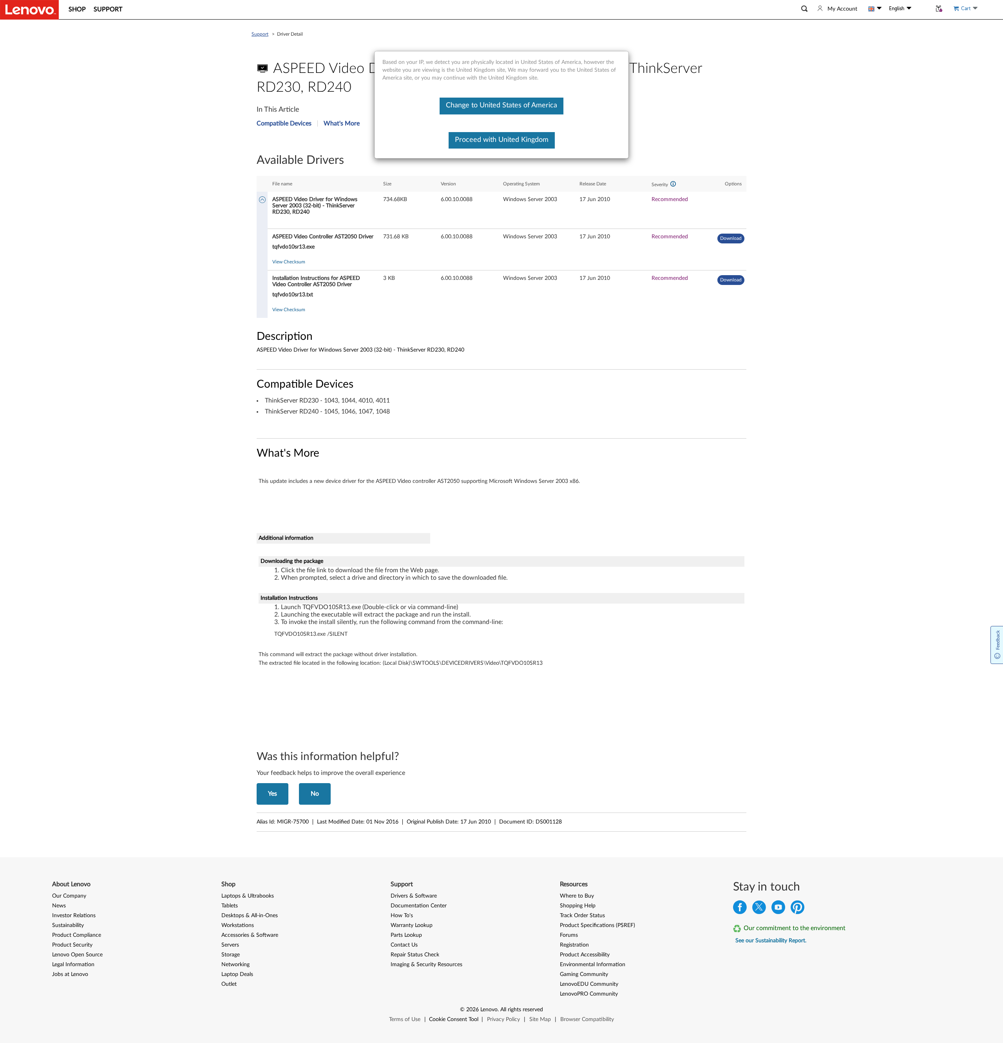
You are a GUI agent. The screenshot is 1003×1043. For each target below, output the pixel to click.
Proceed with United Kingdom (502, 139)
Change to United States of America (501, 105)
